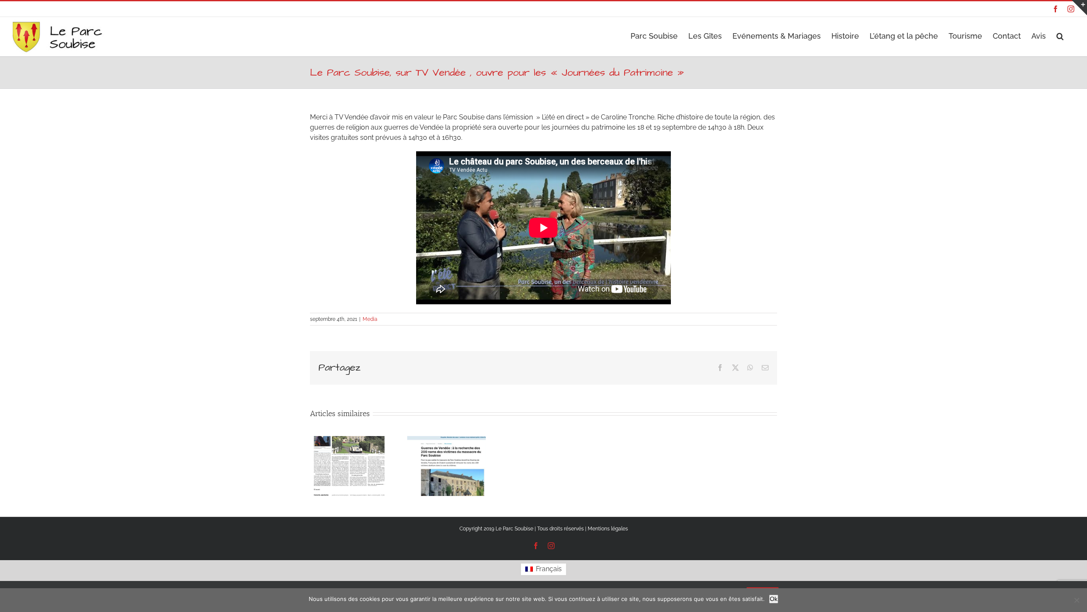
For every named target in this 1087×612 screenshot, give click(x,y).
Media (370, 319)
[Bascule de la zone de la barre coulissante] (1079, 7)
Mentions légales (608, 529)
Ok (773, 598)
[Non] (1076, 600)
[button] (1060, 35)
